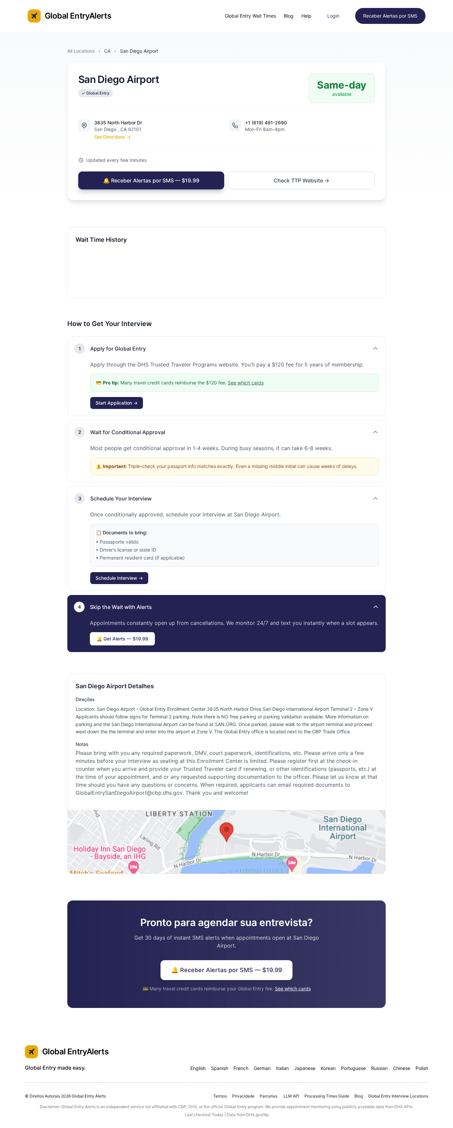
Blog (288, 16)
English (198, 1068)
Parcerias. (269, 1096)
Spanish (219, 1068)
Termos (220, 1096)
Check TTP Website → (301, 180)
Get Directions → (112, 137)
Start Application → (117, 403)
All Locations (81, 51)
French (240, 1068)
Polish (422, 1068)
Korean (328, 1068)
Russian (379, 1068)
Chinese (401, 1068)
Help (306, 16)
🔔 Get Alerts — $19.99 (122, 638)
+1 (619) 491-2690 (266, 122)
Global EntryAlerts (78, 16)
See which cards (246, 382)
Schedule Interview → (119, 578)
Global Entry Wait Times (250, 16)
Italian (282, 1068)
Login (333, 16)
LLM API (291, 1096)
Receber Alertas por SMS (390, 16)
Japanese (304, 1068)
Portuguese (353, 1068)
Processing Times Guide (326, 1096)
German (262, 1068)
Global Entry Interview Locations (398, 1096)
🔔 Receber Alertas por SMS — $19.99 (151, 180)
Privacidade (243, 1096)
